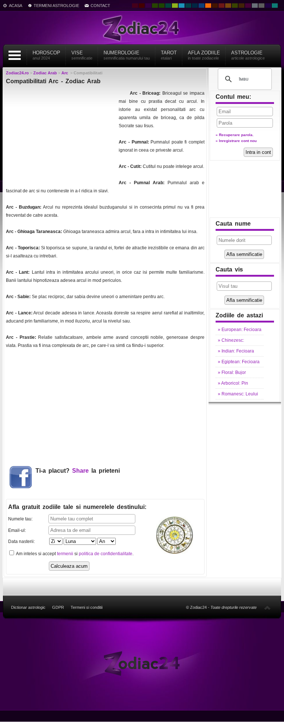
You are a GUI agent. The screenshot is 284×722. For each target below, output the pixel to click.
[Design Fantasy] (248, 5)
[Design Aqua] (182, 5)
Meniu (14, 55)
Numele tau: (20, 519)
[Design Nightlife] (268, 5)
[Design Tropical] (188, 5)
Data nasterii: (21, 541)
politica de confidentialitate (105, 553)
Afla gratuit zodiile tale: (77, 507)
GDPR (58, 607)
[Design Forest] (235, 5)
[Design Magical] (148, 5)
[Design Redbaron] (142, 5)
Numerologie (127, 55)
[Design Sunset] (228, 5)
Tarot (169, 55)
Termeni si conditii (86, 607)
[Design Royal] (195, 5)
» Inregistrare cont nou (236, 141)
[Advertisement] (61, 135)
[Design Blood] (135, 5)
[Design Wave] (275, 5)
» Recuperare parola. (235, 135)
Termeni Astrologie (56, 5)
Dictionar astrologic (28, 607)
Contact (100, 5)
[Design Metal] (255, 5)
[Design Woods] (162, 5)
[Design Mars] (215, 5)
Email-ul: (17, 530)
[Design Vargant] (221, 5)
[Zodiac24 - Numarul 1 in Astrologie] (142, 27)
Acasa (15, 5)
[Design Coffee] (241, 5)
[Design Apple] (175, 5)
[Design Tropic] (168, 5)
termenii (65, 553)
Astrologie (248, 55)
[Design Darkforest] (155, 5)
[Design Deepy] (201, 5)
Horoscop (46, 55)
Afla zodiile (204, 55)
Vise (81, 55)
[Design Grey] (261, 5)
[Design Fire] (208, 5)
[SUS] (267, 607)
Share (80, 471)
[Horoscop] (142, 663)
